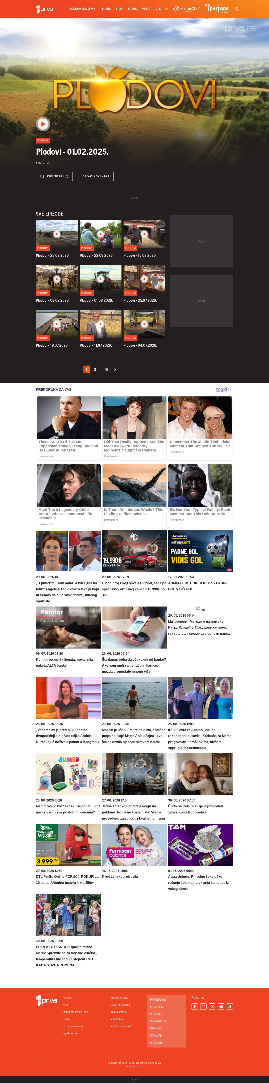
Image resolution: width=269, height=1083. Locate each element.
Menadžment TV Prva (75, 1012)
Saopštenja (116, 1019)
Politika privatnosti (121, 1026)
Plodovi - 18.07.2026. (52, 345)
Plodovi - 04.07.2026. (140, 345)
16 (106, 369)
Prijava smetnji (118, 1012)
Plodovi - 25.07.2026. (140, 300)
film (119, 9)
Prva (65, 1004)
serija (132, 9)
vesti (160, 9)
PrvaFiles (156, 1042)
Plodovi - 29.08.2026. (53, 255)
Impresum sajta (119, 997)
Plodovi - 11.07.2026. (96, 345)
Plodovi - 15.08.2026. (140, 255)
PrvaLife (156, 1035)
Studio (66, 1019)
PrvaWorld (158, 1021)
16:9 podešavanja (72, 1026)
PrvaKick (156, 1028)
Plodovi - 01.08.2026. (96, 300)
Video (146, 9)
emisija (105, 9)
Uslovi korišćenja (120, 1004)
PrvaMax (156, 1014)
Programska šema (81, 9)
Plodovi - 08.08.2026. (53, 300)
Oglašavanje (69, 1033)
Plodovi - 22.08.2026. (96, 255)
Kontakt (67, 997)
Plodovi (42, 248)
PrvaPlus (156, 1007)
